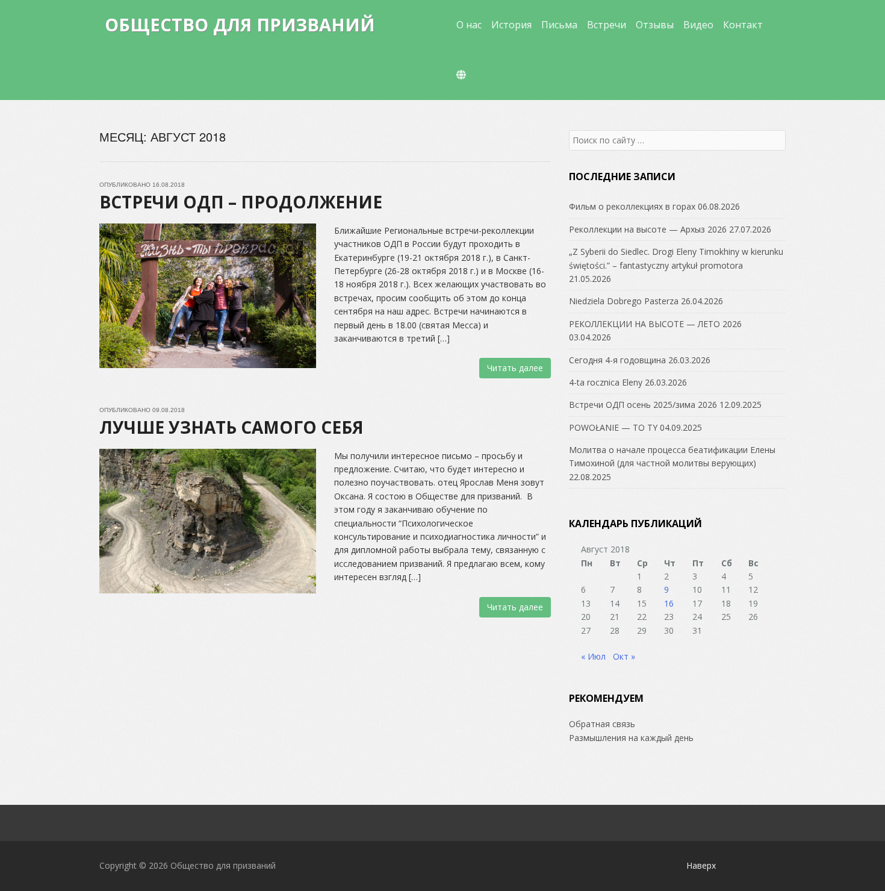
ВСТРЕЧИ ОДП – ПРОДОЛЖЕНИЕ (240, 201)
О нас (469, 24)
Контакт (743, 24)
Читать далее (515, 368)
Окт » (624, 656)
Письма (559, 24)
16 (669, 603)
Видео (698, 24)
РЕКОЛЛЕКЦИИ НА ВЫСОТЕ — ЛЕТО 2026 (655, 324)
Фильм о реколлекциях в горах (632, 206)
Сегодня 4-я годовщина (617, 360)
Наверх (701, 865)
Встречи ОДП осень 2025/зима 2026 (643, 404)
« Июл (593, 656)
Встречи (606, 24)
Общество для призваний (240, 24)
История (511, 24)
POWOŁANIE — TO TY (613, 427)
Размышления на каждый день (631, 737)
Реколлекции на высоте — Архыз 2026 (648, 229)
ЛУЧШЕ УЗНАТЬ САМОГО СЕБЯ (231, 427)
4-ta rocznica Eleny (605, 382)
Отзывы (655, 24)
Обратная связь (602, 724)
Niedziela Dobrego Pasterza (623, 301)
